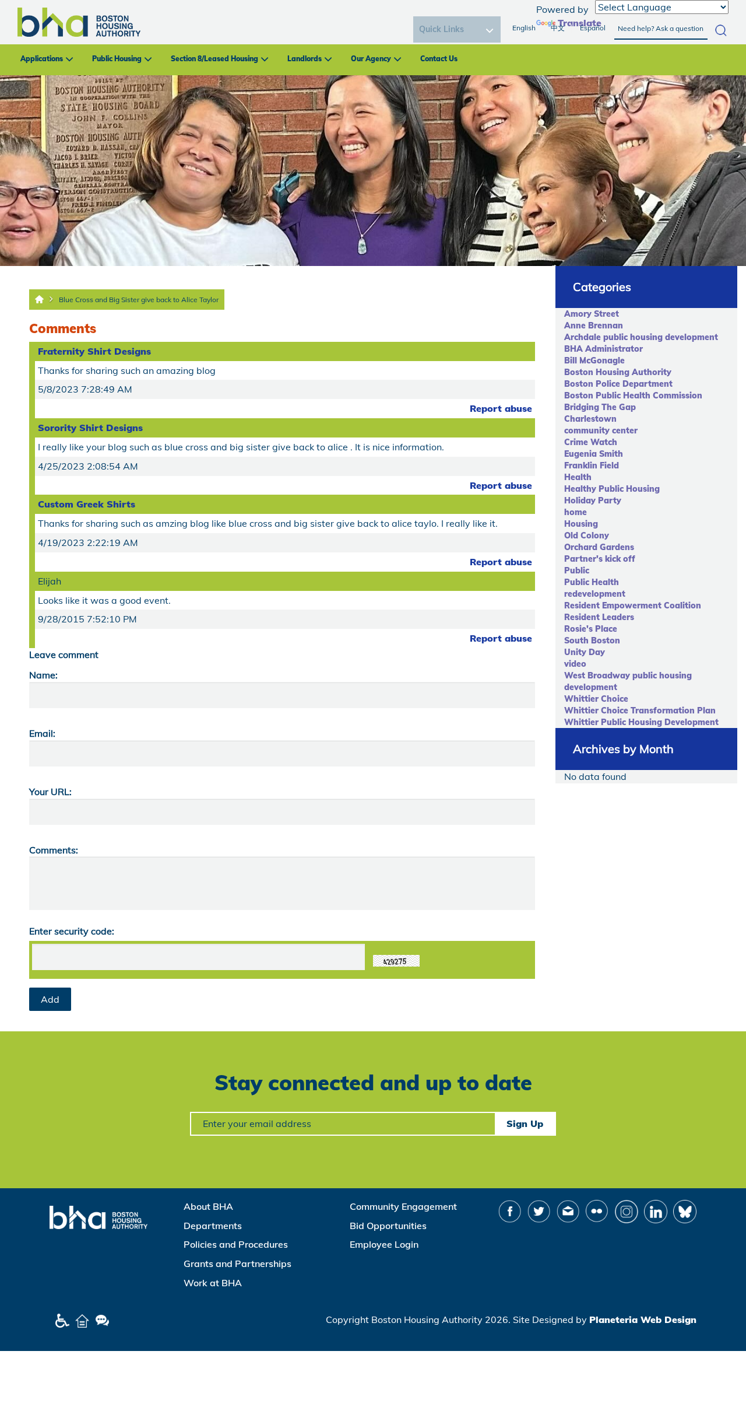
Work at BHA (213, 1283)
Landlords (304, 58)
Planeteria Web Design (642, 1319)
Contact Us (439, 58)
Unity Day (584, 652)
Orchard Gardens (599, 547)
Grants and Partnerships (237, 1263)
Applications (41, 58)
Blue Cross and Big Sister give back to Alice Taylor (139, 299)
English (524, 27)
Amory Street (591, 314)
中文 (558, 27)
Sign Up (524, 1123)
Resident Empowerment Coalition (632, 605)
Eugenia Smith (593, 454)
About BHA (208, 1206)
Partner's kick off (599, 559)
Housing (581, 524)
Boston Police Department (618, 384)
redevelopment (594, 594)
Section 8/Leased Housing (214, 58)
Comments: (53, 850)
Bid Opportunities (388, 1225)
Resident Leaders (599, 617)
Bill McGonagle (594, 360)
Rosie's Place (590, 629)
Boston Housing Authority (617, 372)
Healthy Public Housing (612, 489)
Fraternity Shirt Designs (94, 351)
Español (593, 27)
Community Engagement (403, 1206)
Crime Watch (590, 442)
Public (576, 570)
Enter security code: (71, 931)
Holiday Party (592, 500)
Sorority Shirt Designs (90, 427)
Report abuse (501, 408)
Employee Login (384, 1244)
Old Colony (586, 535)
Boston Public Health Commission (633, 395)
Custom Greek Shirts (86, 504)
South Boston (592, 640)
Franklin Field (591, 465)
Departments (213, 1225)
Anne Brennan (593, 325)
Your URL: (50, 791)
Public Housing (117, 58)
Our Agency (371, 58)
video (575, 664)
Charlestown (590, 419)
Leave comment (63, 654)
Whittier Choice (596, 699)
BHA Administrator (603, 349)
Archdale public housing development (641, 337)
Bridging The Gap (600, 407)
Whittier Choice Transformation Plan (640, 710)
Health (578, 477)
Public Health (591, 582)
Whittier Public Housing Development (641, 722)
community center (601, 430)
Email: (42, 733)
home (575, 512)
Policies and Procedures (236, 1244)
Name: (43, 675)
